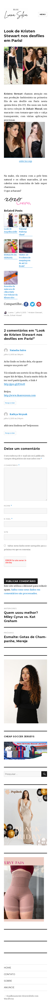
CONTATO (9, 974)
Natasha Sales (18, 350)
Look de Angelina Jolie (10, 230)
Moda (6, 315)
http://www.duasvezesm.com (20, 395)
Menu (43, 14)
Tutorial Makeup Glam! (23, 232)
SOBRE (8, 981)
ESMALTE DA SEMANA (10, 256)
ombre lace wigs (25, 161)
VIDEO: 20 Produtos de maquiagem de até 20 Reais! (24, 260)
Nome (8, 506)
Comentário (12, 465)
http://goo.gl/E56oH (14, 384)
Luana (10, 312)
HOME (7, 967)
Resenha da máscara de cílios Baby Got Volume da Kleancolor (11, 292)
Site (6, 532)
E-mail (8, 519)
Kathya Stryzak (18, 414)
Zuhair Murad (15, 315)
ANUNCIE (9, 987)
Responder (10, 403)
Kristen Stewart (35, 312)
